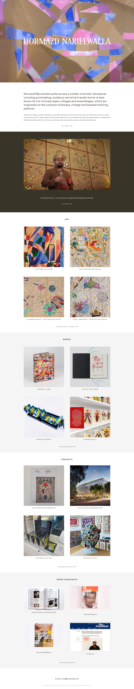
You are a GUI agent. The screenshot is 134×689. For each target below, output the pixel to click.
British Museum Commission (44, 508)
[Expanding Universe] (67, 164)
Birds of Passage (44, 439)
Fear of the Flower (90, 389)
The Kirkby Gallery (44, 558)
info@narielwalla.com (70, 679)
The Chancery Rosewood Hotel (90, 508)
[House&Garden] (44, 635)
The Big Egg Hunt (90, 558)
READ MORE (67, 126)
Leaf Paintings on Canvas (90, 269)
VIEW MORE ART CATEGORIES (67, 326)
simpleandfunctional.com (84, 685)
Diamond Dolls (90, 439)
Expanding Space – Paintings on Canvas (44, 319)
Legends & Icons (44, 389)
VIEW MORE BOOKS (67, 446)
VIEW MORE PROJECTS (67, 566)
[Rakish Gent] (90, 597)
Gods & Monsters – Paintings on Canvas (90, 319)
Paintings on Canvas (44, 269)
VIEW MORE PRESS (67, 662)
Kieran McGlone (66, 685)
